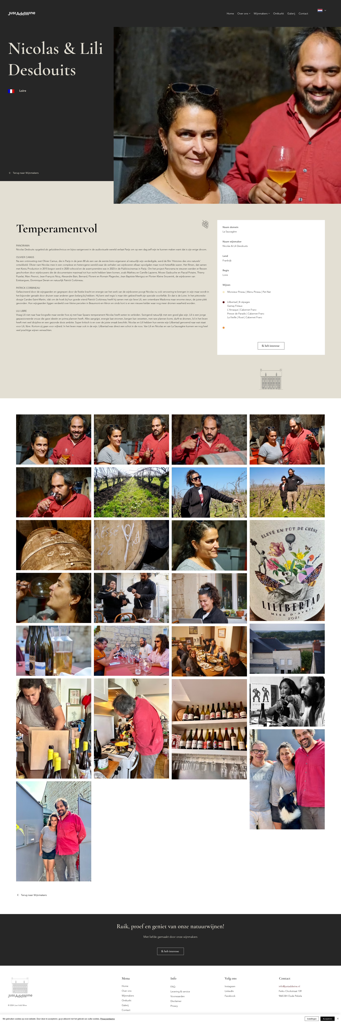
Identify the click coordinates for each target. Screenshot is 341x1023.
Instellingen (312, 1018)
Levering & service (180, 991)
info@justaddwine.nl (289, 986)
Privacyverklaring (107, 1018)
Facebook (230, 995)
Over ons (126, 990)
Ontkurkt (126, 1000)
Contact (126, 1010)
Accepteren (327, 1018)
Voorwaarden (177, 996)
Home (125, 986)
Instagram (230, 986)
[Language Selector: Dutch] (322, 10)
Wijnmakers (128, 995)
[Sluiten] (337, 1019)
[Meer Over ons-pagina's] (249, 13)
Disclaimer (175, 1001)
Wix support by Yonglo (17, 1012)
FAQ (172, 986)
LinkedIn (229, 991)
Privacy (174, 1005)
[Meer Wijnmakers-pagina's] (269, 13)
